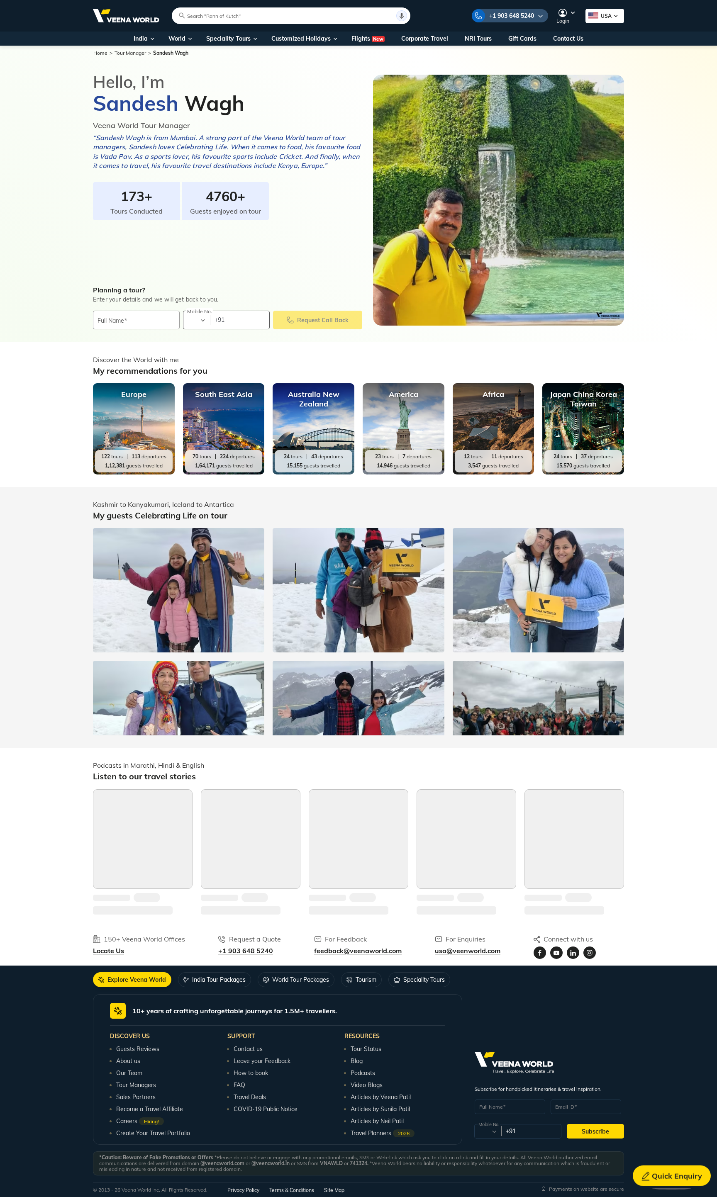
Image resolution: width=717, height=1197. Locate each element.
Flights (367, 38)
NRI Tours (478, 38)
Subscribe (595, 1131)
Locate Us (108, 950)
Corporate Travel (424, 38)
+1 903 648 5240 (511, 15)
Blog (357, 1061)
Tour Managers (136, 1085)
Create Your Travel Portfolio (153, 1133)
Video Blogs (367, 1085)
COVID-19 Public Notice (266, 1109)
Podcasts (363, 1073)
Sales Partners (136, 1097)
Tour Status (366, 1049)
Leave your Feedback (262, 1061)
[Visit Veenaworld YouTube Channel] (556, 952)
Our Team (129, 1073)
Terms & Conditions (291, 1190)
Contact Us (568, 38)
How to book (251, 1073)
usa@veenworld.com (467, 950)
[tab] (132, 979)
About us (128, 1061)
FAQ (239, 1085)
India (141, 38)
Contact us (248, 1049)
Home (100, 53)
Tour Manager (130, 53)
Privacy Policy (243, 1190)
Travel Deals (250, 1097)
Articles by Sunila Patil (380, 1109)
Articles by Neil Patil (377, 1121)
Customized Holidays (301, 38)
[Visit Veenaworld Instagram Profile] (589, 952)
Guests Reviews (137, 1049)
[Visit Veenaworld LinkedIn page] (573, 952)
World (176, 38)
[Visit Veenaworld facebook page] (540, 952)
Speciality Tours (228, 38)
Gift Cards (522, 38)
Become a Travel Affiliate (149, 1109)
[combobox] (196, 320)
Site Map (334, 1190)
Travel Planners (380, 1133)
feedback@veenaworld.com (358, 950)
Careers (137, 1121)
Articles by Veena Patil (381, 1097)
